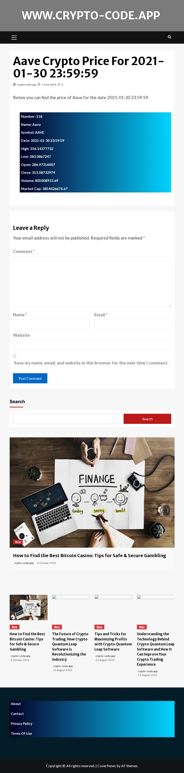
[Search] (169, 37)
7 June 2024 (49, 84)
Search (17, 401)
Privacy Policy (21, 723)
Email (100, 314)
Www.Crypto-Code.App (91, 15)
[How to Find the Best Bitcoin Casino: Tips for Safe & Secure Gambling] (92, 492)
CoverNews (106, 766)
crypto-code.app (26, 84)
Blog (18, 541)
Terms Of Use (21, 733)
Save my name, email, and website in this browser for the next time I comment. (91, 362)
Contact (17, 714)
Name (20, 314)
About (16, 704)
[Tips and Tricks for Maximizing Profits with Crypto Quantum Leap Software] (113, 607)
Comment (24, 251)
